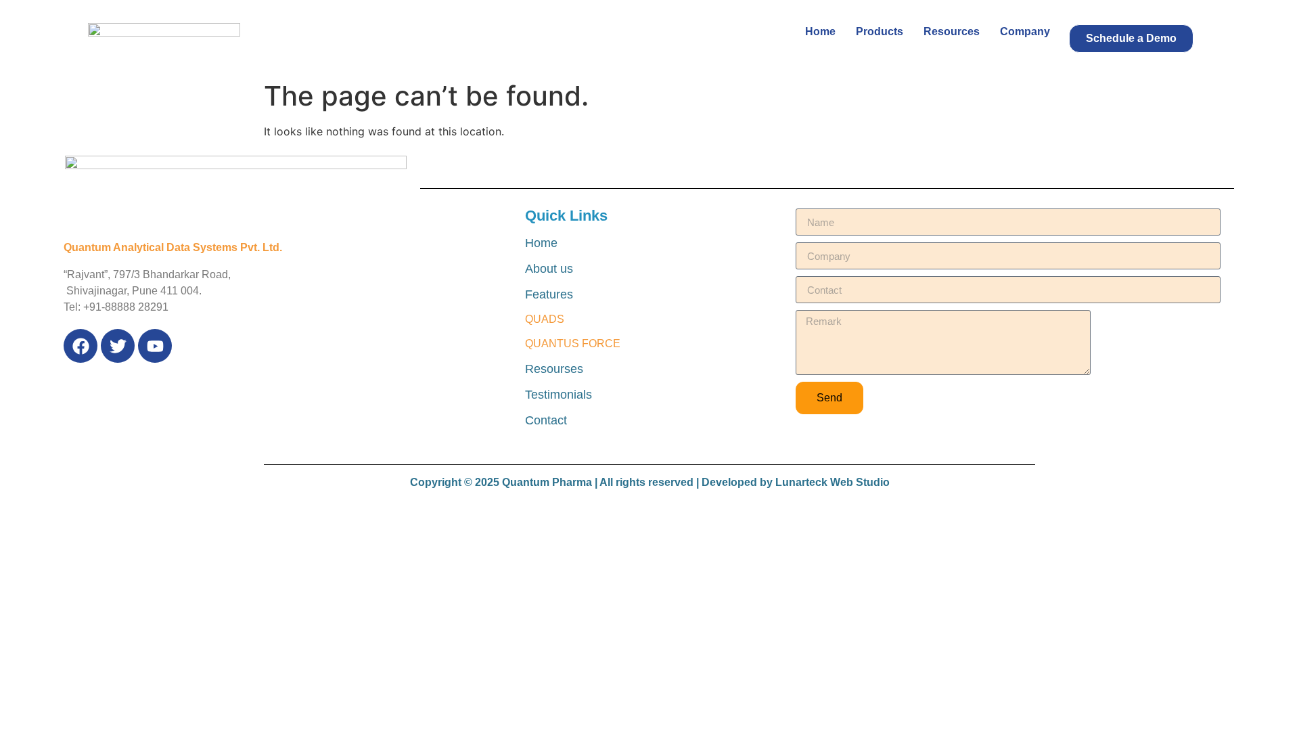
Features (549, 294)
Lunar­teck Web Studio (832, 482)
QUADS (544, 319)
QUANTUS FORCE (572, 343)
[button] (1131, 38)
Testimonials (558, 394)
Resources (952, 31)
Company (1025, 31)
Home (820, 31)
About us (549, 268)
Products (879, 31)
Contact (546, 420)
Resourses (554, 369)
